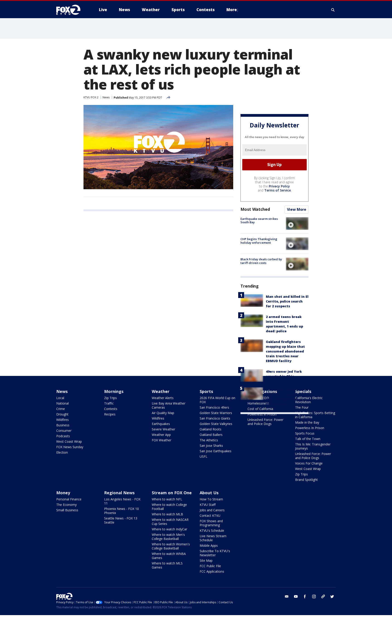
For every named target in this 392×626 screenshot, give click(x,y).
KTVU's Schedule (212, 530)
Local (60, 398)
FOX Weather (161, 440)
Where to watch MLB (167, 514)
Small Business (67, 510)
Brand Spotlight (306, 479)
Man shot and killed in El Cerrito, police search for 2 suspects (287, 301)
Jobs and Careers (212, 510)
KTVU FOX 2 (90, 97)
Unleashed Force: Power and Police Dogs (265, 421)
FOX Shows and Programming (211, 523)
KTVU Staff (208, 504)
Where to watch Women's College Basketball (171, 546)
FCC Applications (212, 571)
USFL (203, 456)
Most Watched (255, 209)
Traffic (109, 403)
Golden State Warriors (216, 413)
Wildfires (62, 419)
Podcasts (63, 436)
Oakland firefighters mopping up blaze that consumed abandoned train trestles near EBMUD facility (285, 351)
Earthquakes (161, 424)
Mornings (113, 391)
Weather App (161, 434)
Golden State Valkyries (216, 424)
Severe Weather (163, 429)
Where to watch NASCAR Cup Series (170, 521)
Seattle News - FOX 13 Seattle (120, 520)
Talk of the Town (307, 439)
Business (62, 425)
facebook (305, 596)
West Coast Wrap (69, 441)
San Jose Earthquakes (215, 451)
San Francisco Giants (215, 418)
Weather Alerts (163, 398)
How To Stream (211, 499)
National (62, 403)
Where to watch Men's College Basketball (168, 536)
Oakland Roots (210, 429)
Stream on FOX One (172, 492)
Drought (62, 414)
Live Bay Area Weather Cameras (168, 405)
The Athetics (209, 440)
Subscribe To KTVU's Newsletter (215, 553)
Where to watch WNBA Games (169, 555)
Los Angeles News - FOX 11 (122, 501)
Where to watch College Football (169, 506)
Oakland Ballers (211, 434)
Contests (110, 409)
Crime (60, 409)
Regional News (119, 492)
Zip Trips (110, 398)
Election (62, 452)
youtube (295, 596)
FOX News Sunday (69, 447)
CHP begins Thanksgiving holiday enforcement (258, 241)
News (106, 97)
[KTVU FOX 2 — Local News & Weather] (71, 9)
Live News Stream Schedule (213, 538)
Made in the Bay (307, 422)
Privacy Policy (279, 186)
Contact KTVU (210, 515)
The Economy (66, 504)
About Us (209, 492)
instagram (314, 596)
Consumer (63, 430)
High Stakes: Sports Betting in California (315, 415)
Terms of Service (277, 190)
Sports (206, 391)
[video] (297, 223)
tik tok (323, 596)
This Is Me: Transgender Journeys (313, 446)
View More (296, 209)
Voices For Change (309, 463)
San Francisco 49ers (214, 407)
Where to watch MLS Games (167, 565)
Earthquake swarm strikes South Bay (259, 220)
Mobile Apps (209, 545)
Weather (160, 391)
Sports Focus (304, 433)
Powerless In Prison (262, 414)
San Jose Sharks (211, 445)
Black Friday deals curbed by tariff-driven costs (261, 261)
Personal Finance (68, 499)
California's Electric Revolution (309, 400)
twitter (332, 596)
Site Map (206, 560)
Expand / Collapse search (333, 9)
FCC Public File (210, 566)
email (286, 596)
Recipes (109, 414)
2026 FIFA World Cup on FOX (217, 400)
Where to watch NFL (167, 499)
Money (63, 492)
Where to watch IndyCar (169, 529)
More (231, 9)
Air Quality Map (163, 413)
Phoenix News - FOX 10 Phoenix (121, 511)
